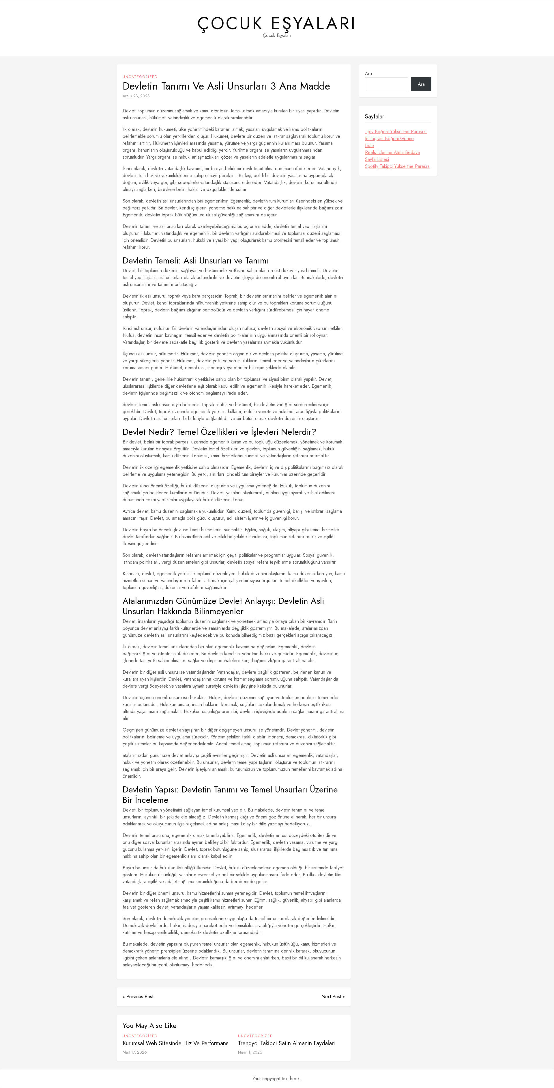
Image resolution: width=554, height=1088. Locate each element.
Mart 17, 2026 (135, 1052)
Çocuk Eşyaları (277, 23)
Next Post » (333, 996)
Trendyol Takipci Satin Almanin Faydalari (286, 1043)
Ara (368, 73)
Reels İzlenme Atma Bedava (392, 152)
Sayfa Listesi (377, 159)
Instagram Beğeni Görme (389, 138)
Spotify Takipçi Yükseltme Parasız (397, 166)
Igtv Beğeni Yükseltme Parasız (396, 131)
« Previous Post (138, 996)
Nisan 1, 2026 (250, 1052)
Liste (369, 145)
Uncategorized (140, 76)
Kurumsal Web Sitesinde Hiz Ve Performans (175, 1043)
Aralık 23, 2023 (136, 96)
